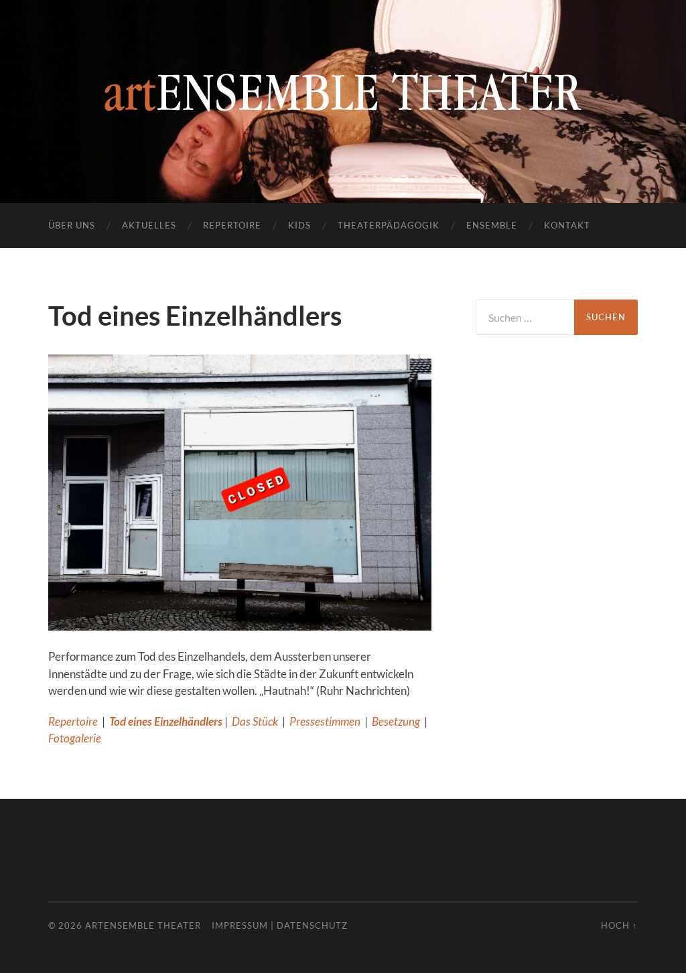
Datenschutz (312, 925)
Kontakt (567, 225)
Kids (299, 225)
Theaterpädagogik (388, 225)
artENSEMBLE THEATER (143, 925)
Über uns (71, 225)
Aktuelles (149, 225)
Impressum (240, 925)
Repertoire (232, 225)
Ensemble (491, 225)
